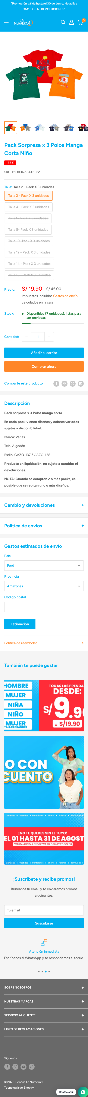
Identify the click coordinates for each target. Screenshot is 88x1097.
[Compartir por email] (81, 383)
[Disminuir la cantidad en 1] (26, 336)
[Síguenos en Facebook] (7, 1067)
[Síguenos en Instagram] (15, 1067)
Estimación (20, 624)
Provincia (11, 576)
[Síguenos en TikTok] (32, 1067)
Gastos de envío (65, 296)
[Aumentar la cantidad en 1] (49, 336)
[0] (80, 22)
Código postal (15, 597)
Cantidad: (11, 337)
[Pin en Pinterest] (64, 383)
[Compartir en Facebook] (56, 383)
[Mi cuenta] (71, 22)
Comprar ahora (44, 366)
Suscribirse (44, 923)
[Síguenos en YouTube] (23, 1067)
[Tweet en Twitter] (73, 383)
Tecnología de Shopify (19, 1087)
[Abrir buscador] (63, 22)
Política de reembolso (20, 643)
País (7, 556)
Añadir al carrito (44, 353)
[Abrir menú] (6, 22)
